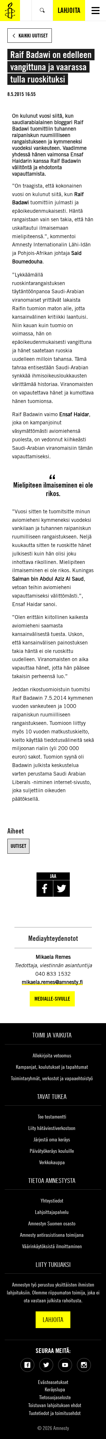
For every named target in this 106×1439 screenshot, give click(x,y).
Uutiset (18, 846)
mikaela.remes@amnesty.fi (52, 982)
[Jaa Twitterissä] (61, 888)
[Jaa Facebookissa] (45, 888)
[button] (95, 10)
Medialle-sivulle (52, 999)
